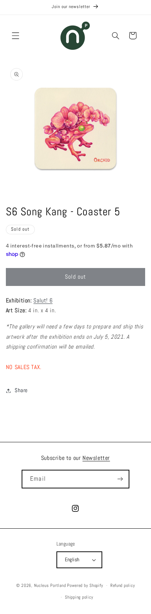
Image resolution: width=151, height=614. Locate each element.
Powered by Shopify (85, 585)
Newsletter (96, 458)
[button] (15, 35)
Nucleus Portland (50, 585)
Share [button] (21, 390)
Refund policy (122, 585)
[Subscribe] (119, 479)
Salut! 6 (42, 300)
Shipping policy (79, 597)
